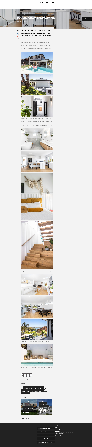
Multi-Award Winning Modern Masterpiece (44, 428)
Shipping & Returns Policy (59, 433)
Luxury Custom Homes (42, 14)
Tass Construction (25, 393)
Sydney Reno (43, 391)
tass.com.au (24, 383)
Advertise (56, 425)
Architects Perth (42, 402)
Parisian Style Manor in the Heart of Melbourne (46, 431)
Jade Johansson (24, 21)
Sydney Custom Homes (35, 391)
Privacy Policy (57, 431)
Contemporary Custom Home (31, 14)
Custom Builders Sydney (29, 388)
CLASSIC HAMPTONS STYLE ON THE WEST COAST (45, 410)
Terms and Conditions (58, 435)
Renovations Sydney (25, 391)
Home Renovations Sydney (40, 388)
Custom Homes (21, 14)
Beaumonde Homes (43, 404)
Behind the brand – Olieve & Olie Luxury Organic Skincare (46, 442)
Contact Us (57, 427)
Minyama (26, 412)
